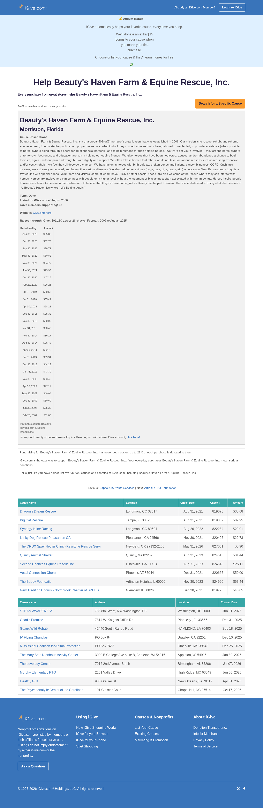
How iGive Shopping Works (96, 727)
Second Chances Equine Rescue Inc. (47, 564)
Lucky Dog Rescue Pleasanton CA (45, 537)
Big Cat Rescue (31, 520)
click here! (133, 437)
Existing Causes (147, 734)
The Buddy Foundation (36, 581)
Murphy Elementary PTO (38, 672)
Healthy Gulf (29, 681)
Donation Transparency (210, 727)
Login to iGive (232, 7)
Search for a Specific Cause (220, 103)
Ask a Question (33, 766)
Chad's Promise (31, 620)
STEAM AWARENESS (36, 611)
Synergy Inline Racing (36, 529)
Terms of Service (205, 746)
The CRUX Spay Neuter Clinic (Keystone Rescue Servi (60, 546)
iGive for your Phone (91, 740)
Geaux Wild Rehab (34, 628)
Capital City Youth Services (116, 487)
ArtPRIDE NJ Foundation (160, 487)
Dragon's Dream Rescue (38, 511)
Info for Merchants (206, 734)
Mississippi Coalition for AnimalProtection (50, 646)
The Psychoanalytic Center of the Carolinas (51, 690)
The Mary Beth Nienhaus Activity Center (49, 655)
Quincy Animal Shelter (36, 555)
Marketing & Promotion (151, 740)
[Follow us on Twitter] (238, 788)
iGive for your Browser (92, 734)
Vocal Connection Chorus (38, 572)
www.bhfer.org (42, 212)
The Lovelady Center (35, 664)
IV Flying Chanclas (34, 637)
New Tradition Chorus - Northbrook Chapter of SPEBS (59, 590)
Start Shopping (87, 746)
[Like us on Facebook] (244, 788)
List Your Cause (146, 727)
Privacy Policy (203, 740)
